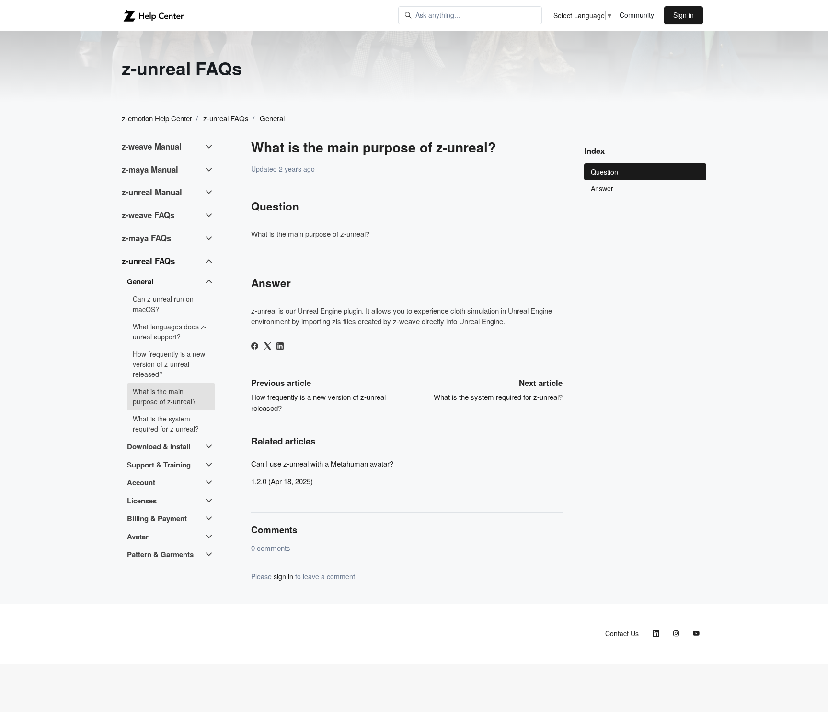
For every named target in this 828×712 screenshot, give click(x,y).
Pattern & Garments (160, 554)
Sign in (683, 15)
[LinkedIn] (280, 346)
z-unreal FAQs (226, 118)
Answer (602, 188)
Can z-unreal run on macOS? (163, 304)
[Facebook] (254, 346)
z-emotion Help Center (157, 118)
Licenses (142, 500)
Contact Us (622, 633)
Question (604, 171)
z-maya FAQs (146, 238)
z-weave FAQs (148, 215)
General (272, 118)
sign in (283, 576)
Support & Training (159, 464)
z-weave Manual (152, 146)
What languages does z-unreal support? (170, 331)
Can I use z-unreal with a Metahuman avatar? (322, 463)
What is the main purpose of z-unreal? (164, 396)
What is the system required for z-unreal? (498, 397)
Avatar (138, 536)
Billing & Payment (157, 518)
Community (637, 15)
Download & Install (158, 446)
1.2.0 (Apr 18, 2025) (282, 481)
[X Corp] (267, 346)
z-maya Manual (150, 169)
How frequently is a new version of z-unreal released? (169, 364)
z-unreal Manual (152, 192)
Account (141, 482)
